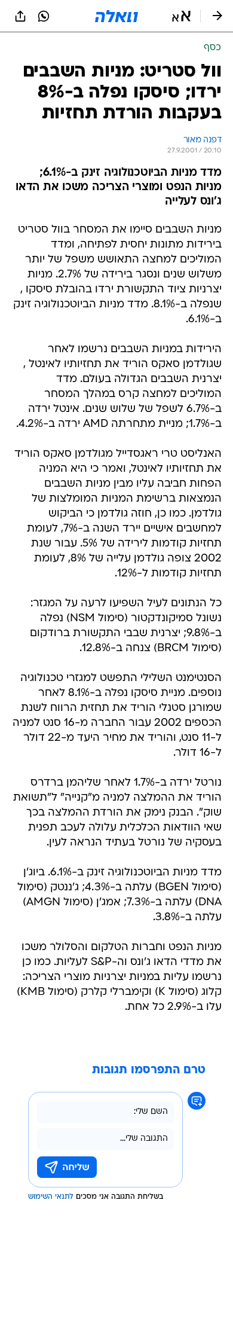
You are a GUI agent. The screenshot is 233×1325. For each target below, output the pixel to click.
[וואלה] (116, 16)
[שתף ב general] (20, 16)
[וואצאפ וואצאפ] (44, 16)
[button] (181, 16)
